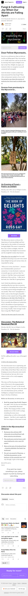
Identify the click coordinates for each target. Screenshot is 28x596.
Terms (19, 583)
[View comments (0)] (6, 28)
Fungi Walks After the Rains (8, 550)
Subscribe (19, 2)
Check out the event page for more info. (12, 315)
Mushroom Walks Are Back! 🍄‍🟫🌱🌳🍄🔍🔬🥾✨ (10, 524)
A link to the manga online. (9, 362)
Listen (24, 24)
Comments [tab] (5, 499)
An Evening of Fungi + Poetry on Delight (11, 185)
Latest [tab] (7, 519)
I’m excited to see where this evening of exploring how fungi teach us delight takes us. (13, 81)
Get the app (22, 588)
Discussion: (6, 322)
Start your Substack (10, 588)
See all (4, 563)
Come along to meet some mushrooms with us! (8, 554)
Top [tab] (3, 519)
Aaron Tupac (8, 23)
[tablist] (8, 499)
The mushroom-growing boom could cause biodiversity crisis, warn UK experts (15, 441)
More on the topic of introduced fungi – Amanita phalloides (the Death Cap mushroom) (15, 448)
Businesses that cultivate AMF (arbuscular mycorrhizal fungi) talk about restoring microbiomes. (14, 434)
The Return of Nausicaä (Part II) (12, 323)
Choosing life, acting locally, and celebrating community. (9, 541)
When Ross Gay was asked (8, 257)
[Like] (2, 28)
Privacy (14, 583)
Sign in (24, 2)
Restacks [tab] (11, 499)
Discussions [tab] (13, 519)
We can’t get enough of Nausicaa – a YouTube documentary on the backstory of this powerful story (14, 455)
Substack (6, 592)
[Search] (25, 518)
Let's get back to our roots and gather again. (9, 537)
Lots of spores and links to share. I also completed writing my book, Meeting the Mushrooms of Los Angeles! (10, 528)
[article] (14, 528)
